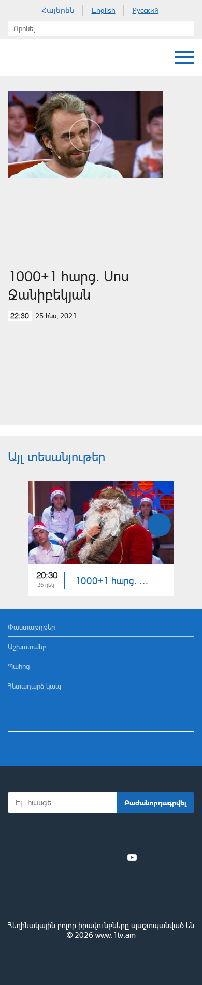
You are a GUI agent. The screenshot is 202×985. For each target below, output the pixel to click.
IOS (72, 834)
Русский (145, 10)
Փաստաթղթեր (31, 626)
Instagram (115, 857)
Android (130, 834)
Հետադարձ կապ (34, 685)
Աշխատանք (27, 646)
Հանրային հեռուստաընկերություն (101, 897)
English (104, 10)
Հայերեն (58, 10)
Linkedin (97, 857)
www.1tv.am (115, 935)
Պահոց (19, 666)
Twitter (79, 857)
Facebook (65, 857)
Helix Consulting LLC (101, 960)
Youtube (132, 857)
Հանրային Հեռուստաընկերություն (18, 57)
